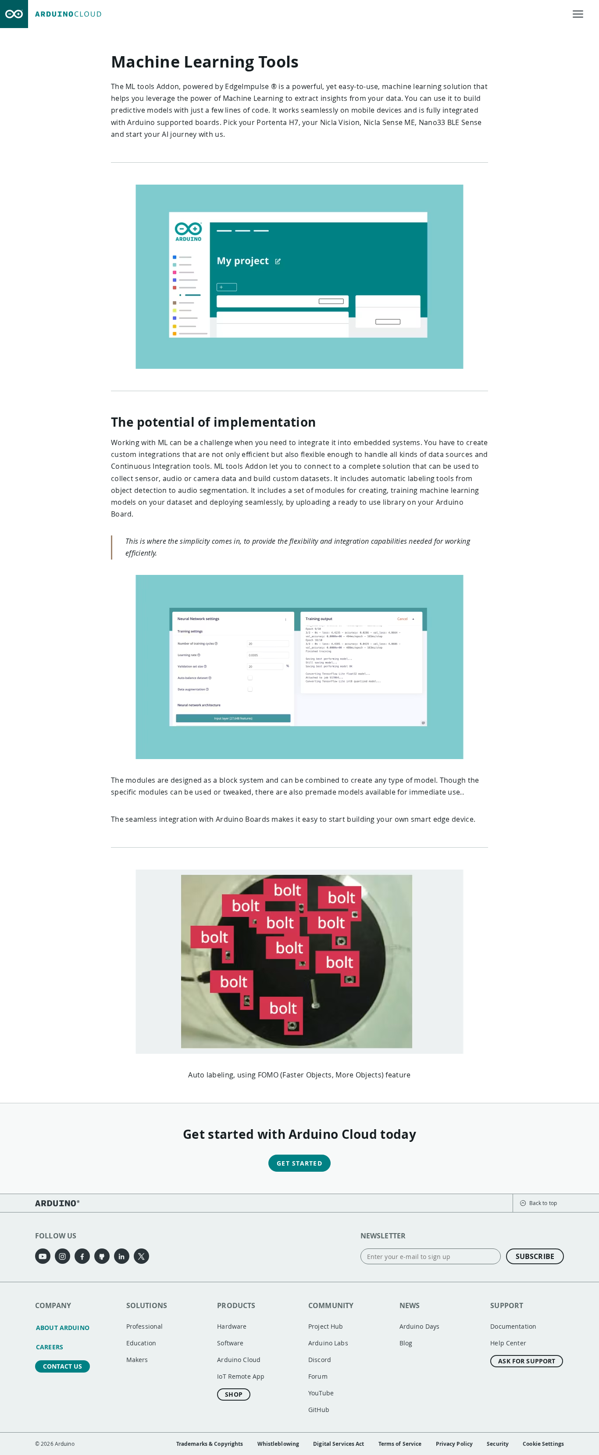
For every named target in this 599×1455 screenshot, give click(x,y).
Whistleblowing (278, 1444)
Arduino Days (419, 1326)
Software (230, 1343)
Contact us (62, 1366)
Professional (144, 1326)
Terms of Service (400, 1444)
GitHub (318, 1409)
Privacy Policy (454, 1444)
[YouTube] (42, 1256)
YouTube (321, 1393)
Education (141, 1343)
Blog (406, 1343)
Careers (49, 1347)
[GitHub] (102, 1256)
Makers (137, 1359)
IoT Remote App (240, 1376)
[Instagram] (62, 1256)
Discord (319, 1359)
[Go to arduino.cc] (14, 14)
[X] (141, 1256)
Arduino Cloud (238, 1359)
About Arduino (62, 1327)
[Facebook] (82, 1256)
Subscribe (535, 1256)
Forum (318, 1376)
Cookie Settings (543, 1444)
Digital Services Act (338, 1444)
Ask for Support (526, 1361)
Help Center (508, 1343)
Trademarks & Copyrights (209, 1444)
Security (498, 1444)
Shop (233, 1394)
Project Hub (325, 1326)
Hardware (231, 1326)
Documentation (513, 1326)
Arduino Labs (328, 1343)
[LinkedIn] (121, 1256)
